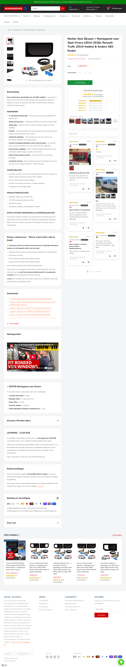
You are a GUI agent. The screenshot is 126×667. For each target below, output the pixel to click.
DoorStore (86, 16)
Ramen (25, 16)
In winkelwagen (80, 83)
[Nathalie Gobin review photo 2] (98, 196)
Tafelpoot (98, 16)
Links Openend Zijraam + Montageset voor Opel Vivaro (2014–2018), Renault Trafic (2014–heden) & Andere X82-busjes (109, 567)
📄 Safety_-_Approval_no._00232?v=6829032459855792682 (29, 315)
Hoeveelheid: (72, 73)
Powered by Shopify (9, 661)
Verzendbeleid (43, 601)
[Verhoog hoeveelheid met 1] (90, 72)
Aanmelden (101, 615)
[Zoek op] (62, 8)
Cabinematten (109, 16)
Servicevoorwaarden (45, 610)
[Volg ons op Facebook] (47, 657)
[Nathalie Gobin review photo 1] (106, 185)
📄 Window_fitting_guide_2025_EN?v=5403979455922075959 (30, 299)
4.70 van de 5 (98, 94)
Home (9, 30)
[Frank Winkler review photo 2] (71, 168)
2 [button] (90, 272)
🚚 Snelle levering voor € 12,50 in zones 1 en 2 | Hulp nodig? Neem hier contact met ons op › (63, 2)
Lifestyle (6, 22)
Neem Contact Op (71, 610)
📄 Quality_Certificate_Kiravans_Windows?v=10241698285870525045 (32, 318)
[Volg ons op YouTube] (58, 657)
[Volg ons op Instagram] (51, 657)
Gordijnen (63, 16)
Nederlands (8, 654)
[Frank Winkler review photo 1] (80, 157)
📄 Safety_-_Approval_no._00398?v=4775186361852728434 (29, 311)
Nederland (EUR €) (23, 654)
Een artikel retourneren (72, 607)
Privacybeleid (43, 607)
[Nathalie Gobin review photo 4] (108, 196)
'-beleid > (41, 486)
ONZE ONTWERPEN (11, 16)
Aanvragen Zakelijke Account (74, 601)
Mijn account (91, 9)
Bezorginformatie (70, 604)
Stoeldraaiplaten (48, 16)
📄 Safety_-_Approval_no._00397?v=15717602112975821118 (30, 308)
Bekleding (36, 16)
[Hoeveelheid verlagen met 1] (80, 72)
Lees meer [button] (99, 210)
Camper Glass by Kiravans (77, 59)
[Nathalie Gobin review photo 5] (113, 196)
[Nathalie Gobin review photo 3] (103, 196)
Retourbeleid (43, 604)
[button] (72, 55)
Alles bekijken (117, 535)
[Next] (122, 562)
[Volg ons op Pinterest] (54, 657)
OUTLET (16, 22)
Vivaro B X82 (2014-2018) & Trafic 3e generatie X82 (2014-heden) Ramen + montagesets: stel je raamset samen (15, 566)
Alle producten (17, 30)
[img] (73, 142)
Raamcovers (76, 16)
